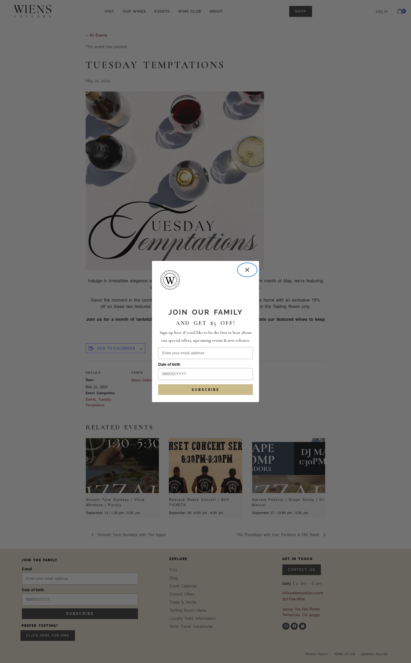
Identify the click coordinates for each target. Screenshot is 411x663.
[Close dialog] (247, 270)
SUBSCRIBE (205, 390)
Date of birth (169, 364)
